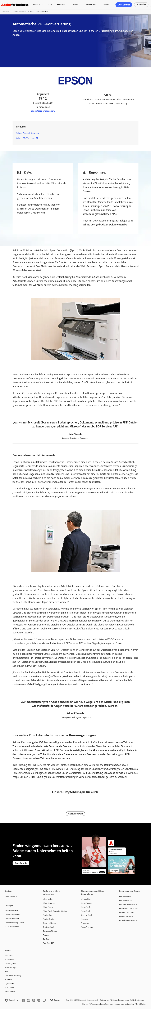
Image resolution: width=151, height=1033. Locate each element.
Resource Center (125, 896)
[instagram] (28, 1000)
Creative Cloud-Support (127, 912)
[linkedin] (38, 1000)
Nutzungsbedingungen (119, 1000)
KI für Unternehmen (12, 927)
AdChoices (142, 1004)
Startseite (5, 12)
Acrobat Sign (47, 915)
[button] (11, 1000)
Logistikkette (9, 984)
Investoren (8, 980)
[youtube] (44, 1000)
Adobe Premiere (87, 927)
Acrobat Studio (48, 919)
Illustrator (84, 919)
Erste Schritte (124, 4)
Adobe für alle (10, 992)
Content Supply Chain (12, 915)
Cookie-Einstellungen (137, 1000)
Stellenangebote (11, 964)
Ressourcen (90, 4)
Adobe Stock (85, 911)
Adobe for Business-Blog (128, 904)
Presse (7, 972)
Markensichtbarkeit (12, 919)
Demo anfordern (11, 896)
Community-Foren (126, 916)
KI (48, 4)
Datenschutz (104, 1000)
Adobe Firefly (86, 907)
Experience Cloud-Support (128, 908)
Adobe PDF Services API (27, 138)
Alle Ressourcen (75, 813)
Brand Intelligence (49, 923)
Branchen (61, 4)
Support (105, 4)
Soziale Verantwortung (13, 976)
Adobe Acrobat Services (27, 133)
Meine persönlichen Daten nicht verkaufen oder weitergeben (112, 1004)
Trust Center (9, 988)
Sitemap (85, 1004)
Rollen (75, 4)
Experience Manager (50, 931)
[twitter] (33, 1000)
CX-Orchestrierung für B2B (14, 923)
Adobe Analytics (49, 903)
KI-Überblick (9, 960)
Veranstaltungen (11, 968)
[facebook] (23, 1000)
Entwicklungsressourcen (128, 920)
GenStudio (46, 939)
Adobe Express (48, 907)
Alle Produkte (48, 899)
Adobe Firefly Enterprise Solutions (55, 911)
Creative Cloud (48, 927)
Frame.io (46, 935)
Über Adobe (9, 956)
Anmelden (141, 4)
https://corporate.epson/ (43, 110)
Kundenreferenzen (19, 12)
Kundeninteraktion (11, 911)
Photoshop (85, 923)
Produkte (36, 4)
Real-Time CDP (48, 943)
